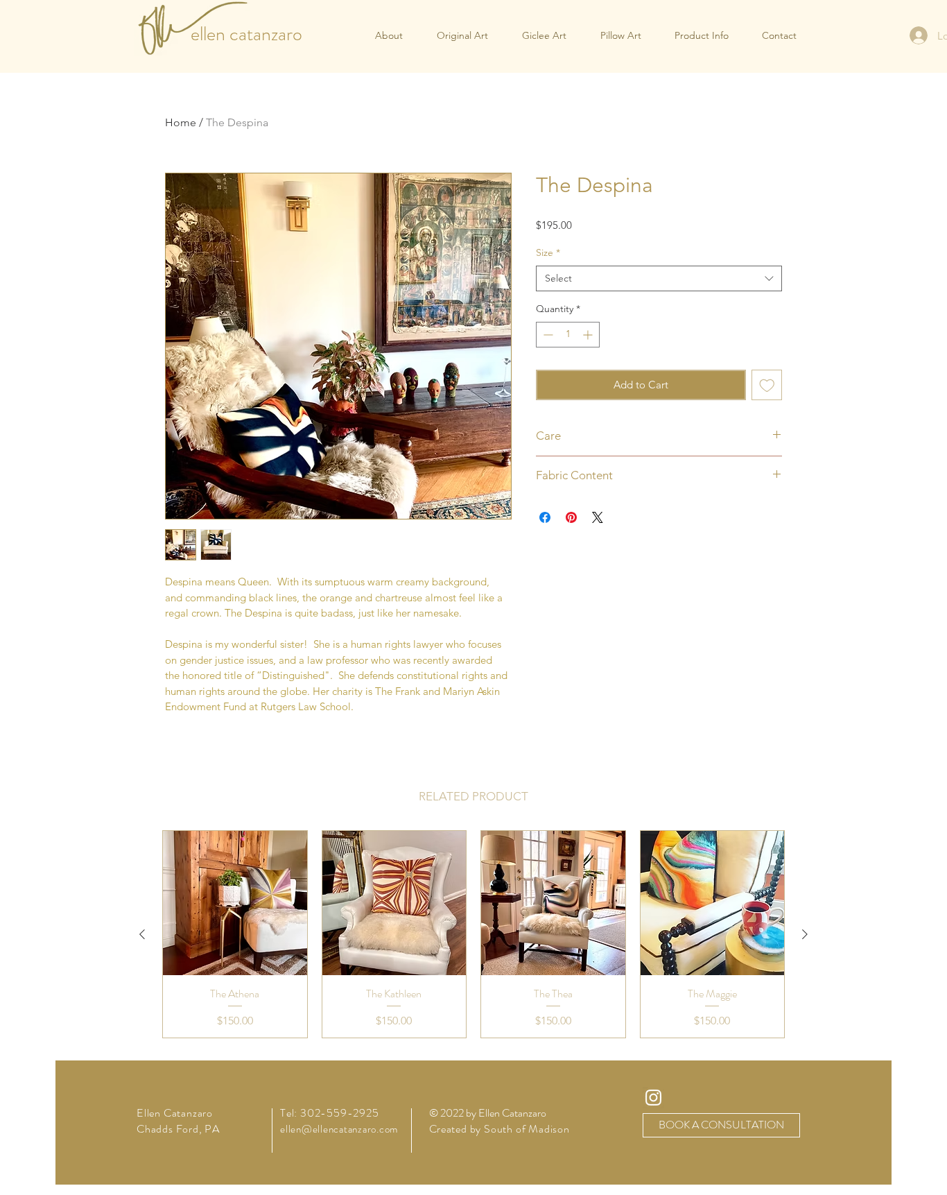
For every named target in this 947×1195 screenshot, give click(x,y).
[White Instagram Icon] (653, 1097)
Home (180, 122)
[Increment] (589, 335)
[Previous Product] (142, 934)
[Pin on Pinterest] (571, 517)
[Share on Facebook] (545, 517)
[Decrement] (546, 335)
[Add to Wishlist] (767, 385)
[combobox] (659, 279)
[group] (473, 934)
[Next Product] (805, 934)
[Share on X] (597, 517)
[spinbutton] (567, 335)
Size (548, 252)
